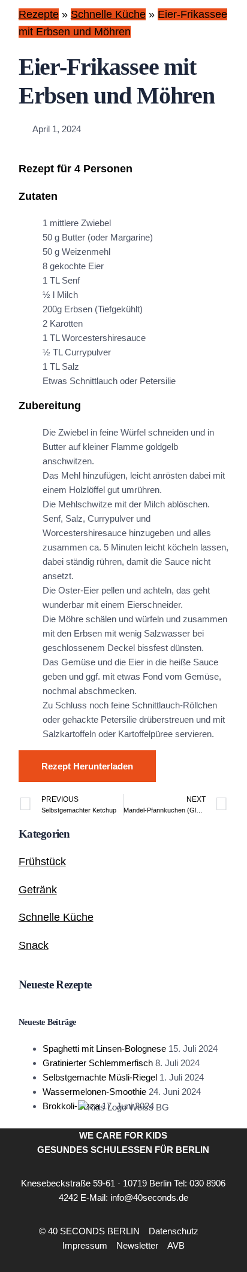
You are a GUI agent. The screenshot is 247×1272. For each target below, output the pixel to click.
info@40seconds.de (149, 1197)
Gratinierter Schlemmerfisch (98, 1063)
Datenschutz (173, 1231)
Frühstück (42, 862)
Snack (34, 945)
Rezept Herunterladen (87, 766)
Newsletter (137, 1245)
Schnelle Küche (108, 14)
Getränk (38, 890)
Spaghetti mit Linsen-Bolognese (104, 1048)
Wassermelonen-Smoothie (94, 1092)
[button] (208, 1238)
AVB (176, 1245)
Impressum (84, 1245)
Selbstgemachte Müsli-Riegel (100, 1077)
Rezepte (39, 14)
